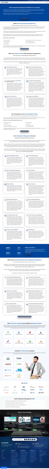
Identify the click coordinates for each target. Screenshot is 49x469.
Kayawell (41, 459)
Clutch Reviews (3, 458)
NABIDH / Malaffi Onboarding (43, 454)
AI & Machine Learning (33, 452)
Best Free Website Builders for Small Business (9, 423)
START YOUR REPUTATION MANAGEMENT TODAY (24, 316)
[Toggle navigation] (47, 2)
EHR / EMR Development (14, 452)
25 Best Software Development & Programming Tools (24, 424)
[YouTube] (31, 439)
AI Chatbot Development (33, 453)
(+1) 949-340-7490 (38, 0)
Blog (2, 454)
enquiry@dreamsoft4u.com (45, 0)
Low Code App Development (33, 459)
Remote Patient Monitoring (14, 456)
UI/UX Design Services (23, 460)
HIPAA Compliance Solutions (14, 464)
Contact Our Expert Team (24, 18)
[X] (29, 439)
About (2, 451)
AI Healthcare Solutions (14, 463)
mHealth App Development (14, 460)
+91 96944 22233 (22, 446)
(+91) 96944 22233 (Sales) (31, 0)
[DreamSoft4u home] (7, 443)
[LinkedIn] (27, 439)
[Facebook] (25, 439)
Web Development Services (24, 453)
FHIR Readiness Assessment (43, 451)
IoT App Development (32, 456)
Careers (2, 455)
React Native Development (24, 459)
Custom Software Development (24, 452)
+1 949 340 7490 (38, 445)
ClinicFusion (41, 458)
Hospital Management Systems (15, 459)
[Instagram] (35, 439)
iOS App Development (23, 456)
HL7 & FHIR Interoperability (14, 453)
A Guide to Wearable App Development (37, 424)
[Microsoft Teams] (33, 439)
